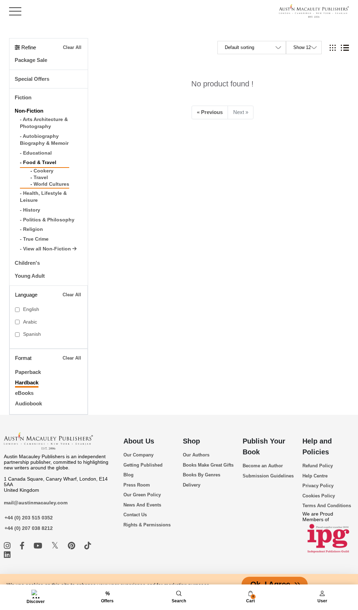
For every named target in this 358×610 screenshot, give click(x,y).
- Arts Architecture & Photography (44, 123)
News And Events (142, 505)
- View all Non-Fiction (46, 248)
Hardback (26, 382)
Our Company (138, 455)
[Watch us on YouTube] (39, 545)
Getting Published (143, 465)
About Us (138, 441)
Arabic (30, 322)
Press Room (136, 485)
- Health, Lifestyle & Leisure (43, 197)
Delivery (191, 485)
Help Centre (315, 475)
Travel (41, 177)
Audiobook (28, 403)
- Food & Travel (38, 162)
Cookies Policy (318, 495)
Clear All (72, 47)
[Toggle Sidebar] (15, 11)
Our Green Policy (142, 494)
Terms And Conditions (326, 505)
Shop (191, 441)
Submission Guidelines (268, 475)
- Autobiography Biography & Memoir (44, 140)
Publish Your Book (264, 446)
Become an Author (263, 465)
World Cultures (51, 184)
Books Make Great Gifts (208, 465)
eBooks (24, 393)
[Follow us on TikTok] (87, 545)
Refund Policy (317, 465)
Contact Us (135, 514)
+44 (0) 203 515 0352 (29, 517)
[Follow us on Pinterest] (72, 545)
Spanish (32, 334)
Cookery (43, 170)
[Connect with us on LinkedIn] (7, 555)
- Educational (36, 153)
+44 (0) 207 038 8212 (29, 528)
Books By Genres (201, 474)
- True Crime (34, 239)
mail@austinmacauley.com (35, 502)
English (31, 309)
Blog (128, 474)
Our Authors (196, 455)
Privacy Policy (318, 485)
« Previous (210, 112)
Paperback (28, 372)
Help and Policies (317, 446)
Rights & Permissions (147, 524)
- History (30, 210)
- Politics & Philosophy (47, 219)
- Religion (31, 229)
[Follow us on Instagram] (8, 545)
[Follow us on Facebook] (23, 545)
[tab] (333, 48)
